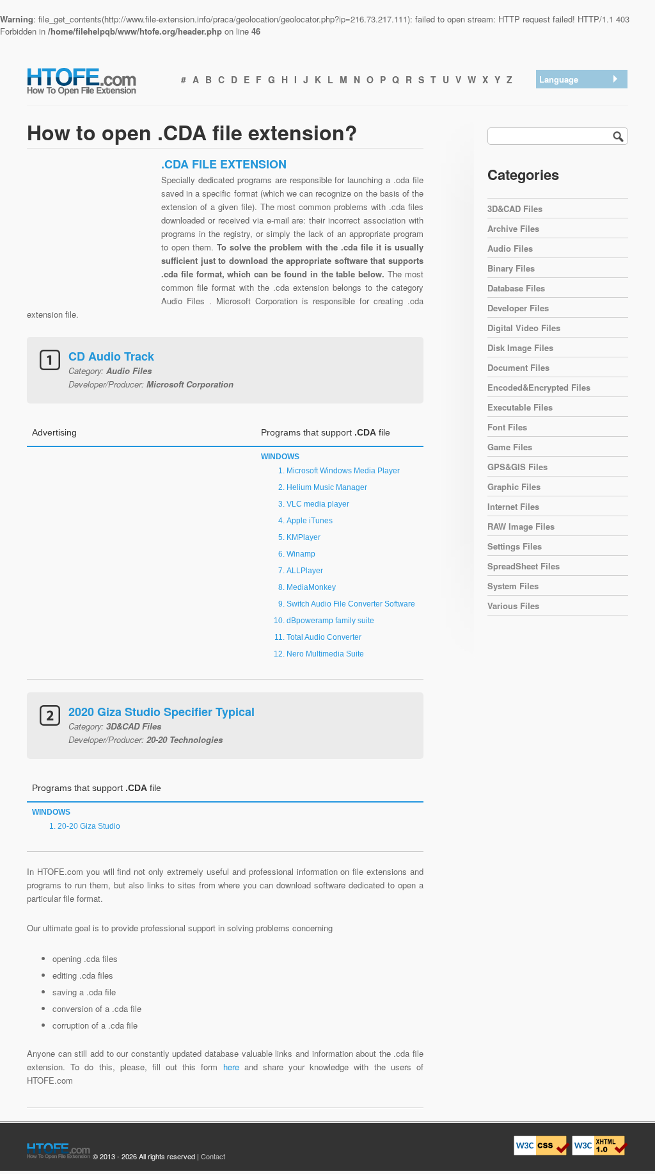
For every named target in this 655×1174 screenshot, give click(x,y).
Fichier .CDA (565, 180)
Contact (213, 1156)
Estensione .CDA (574, 163)
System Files (513, 586)
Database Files (516, 288)
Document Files (518, 367)
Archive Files (513, 228)
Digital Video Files (523, 328)
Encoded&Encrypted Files (538, 387)
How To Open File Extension (96, 80)
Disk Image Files (520, 347)
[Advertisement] (91, 237)
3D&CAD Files (514, 208)
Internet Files (513, 506)
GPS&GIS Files (517, 467)
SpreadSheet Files (523, 566)
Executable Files (520, 407)
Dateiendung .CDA (576, 130)
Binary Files (511, 268)
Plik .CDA (560, 196)
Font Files (507, 427)
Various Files (513, 605)
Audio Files (510, 248)
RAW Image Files (521, 526)
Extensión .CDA (571, 113)
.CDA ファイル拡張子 (582, 146)
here (231, 1067)
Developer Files (518, 308)
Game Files (509, 447)
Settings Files (514, 546)
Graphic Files (514, 486)
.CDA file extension (577, 96)
